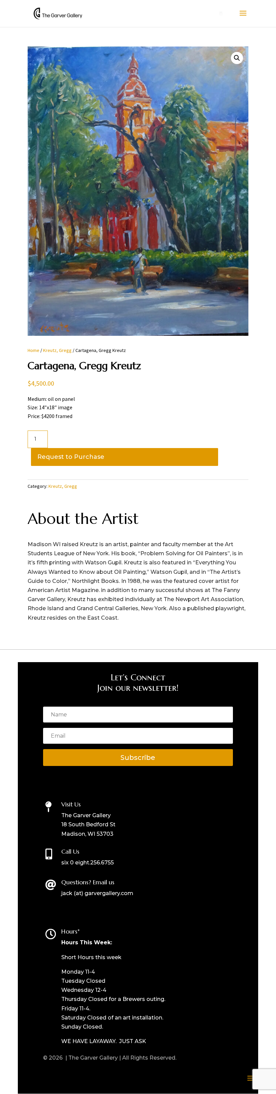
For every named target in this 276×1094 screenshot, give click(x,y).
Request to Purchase (70, 457)
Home (33, 350)
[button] (237, 58)
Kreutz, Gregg (57, 350)
